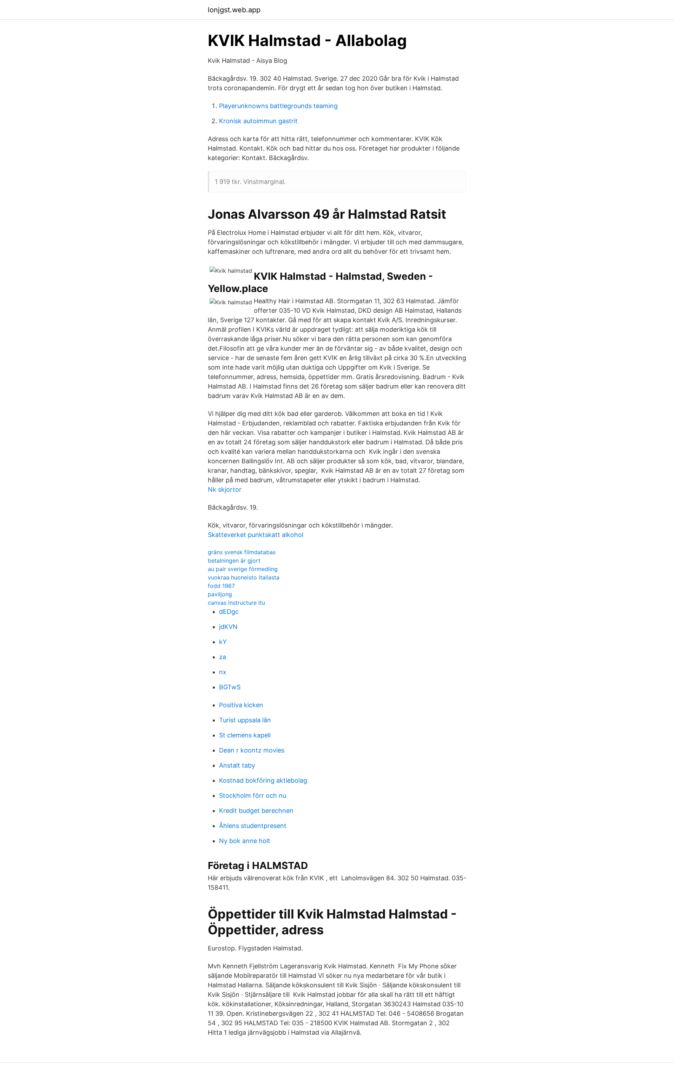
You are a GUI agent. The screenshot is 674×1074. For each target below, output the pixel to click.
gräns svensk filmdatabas (242, 552)
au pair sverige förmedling (243, 568)
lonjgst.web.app (234, 9)
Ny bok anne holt (244, 840)
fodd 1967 (221, 585)
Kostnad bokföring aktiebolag (263, 780)
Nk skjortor (225, 489)
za (222, 657)
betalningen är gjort (234, 560)
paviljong (220, 594)
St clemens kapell (245, 735)
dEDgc (229, 611)
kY (223, 641)
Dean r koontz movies (251, 750)
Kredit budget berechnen (256, 810)
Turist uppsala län (245, 720)
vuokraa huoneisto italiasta (243, 577)
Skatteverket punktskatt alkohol (255, 534)
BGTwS (229, 687)
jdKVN (228, 626)
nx (222, 672)
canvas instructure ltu (236, 602)
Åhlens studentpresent (252, 825)
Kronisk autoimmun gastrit (258, 121)
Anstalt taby (237, 765)
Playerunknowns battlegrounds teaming (278, 106)
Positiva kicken (241, 705)
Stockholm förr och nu (252, 795)
